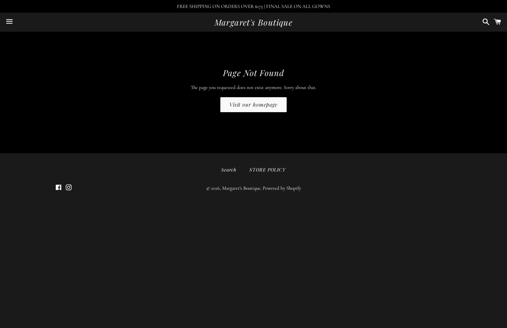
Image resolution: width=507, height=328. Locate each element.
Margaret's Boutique (253, 22)
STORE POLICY (267, 169)
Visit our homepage (253, 104)
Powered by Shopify (282, 188)
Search (228, 169)
